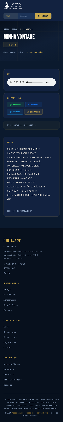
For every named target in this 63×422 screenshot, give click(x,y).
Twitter (16, 112)
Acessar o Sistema (12, 364)
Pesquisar (43, 16)
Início (6, 29)
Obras (14, 29)
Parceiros (8, 310)
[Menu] (57, 16)
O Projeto (8, 289)
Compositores (10, 332)
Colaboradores (10, 337)
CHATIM (12, 44)
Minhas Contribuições (13, 379)
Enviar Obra (9, 374)
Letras (7, 326)
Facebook (35, 104)
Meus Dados (9, 369)
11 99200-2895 (9, 268)
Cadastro (8, 385)
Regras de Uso (10, 342)
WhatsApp (17, 104)
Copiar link (35, 112)
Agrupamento (10, 300)
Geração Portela (11, 305)
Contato (7, 273)
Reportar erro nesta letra (23, 125)
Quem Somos (9, 294)
